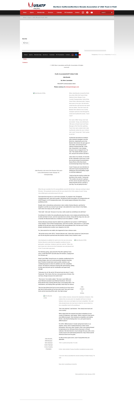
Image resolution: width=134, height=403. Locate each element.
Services (50, 12)
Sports (32, 12)
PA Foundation (69, 12)
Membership (40, 12)
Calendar (59, 12)
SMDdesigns (101, 54)
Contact (77, 12)
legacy (29, 17)
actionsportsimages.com (72, 87)
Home (24, 17)
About (24, 12)
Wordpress (113, 54)
